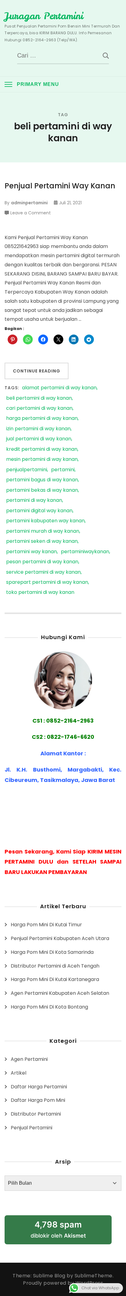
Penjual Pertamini (31, 1127)
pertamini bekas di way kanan (42, 490)
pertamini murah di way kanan (42, 531)
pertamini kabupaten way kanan (45, 521)
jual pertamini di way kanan (38, 439)
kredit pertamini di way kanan (41, 449)
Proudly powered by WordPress (63, 1283)
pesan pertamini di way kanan (42, 562)
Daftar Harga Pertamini (39, 1086)
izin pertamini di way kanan (38, 429)
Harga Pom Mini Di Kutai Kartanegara (55, 979)
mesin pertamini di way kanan (42, 459)
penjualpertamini (26, 470)
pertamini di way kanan (34, 500)
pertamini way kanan (31, 552)
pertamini (63, 470)
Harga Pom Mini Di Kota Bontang (49, 1006)
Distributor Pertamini (36, 1113)
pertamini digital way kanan (39, 511)
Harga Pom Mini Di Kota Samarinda (52, 952)
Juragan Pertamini (44, 16)
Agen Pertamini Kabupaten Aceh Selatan (60, 993)
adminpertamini (29, 203)
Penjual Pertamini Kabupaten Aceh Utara (60, 938)
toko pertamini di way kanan (40, 592)
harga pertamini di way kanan (42, 418)
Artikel (18, 1072)
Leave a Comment (30, 213)
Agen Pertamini (29, 1059)
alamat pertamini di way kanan (59, 388)
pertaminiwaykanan (85, 552)
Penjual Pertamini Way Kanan (60, 186)
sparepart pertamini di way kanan (47, 582)
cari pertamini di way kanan (39, 408)
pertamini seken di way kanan (42, 541)
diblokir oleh (58, 1229)
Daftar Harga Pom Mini (38, 1100)
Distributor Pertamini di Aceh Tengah (55, 965)
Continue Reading (36, 371)
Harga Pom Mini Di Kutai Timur (46, 924)
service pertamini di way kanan (43, 572)
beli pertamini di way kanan (39, 398)
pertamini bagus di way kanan (42, 480)
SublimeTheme (94, 1275)
